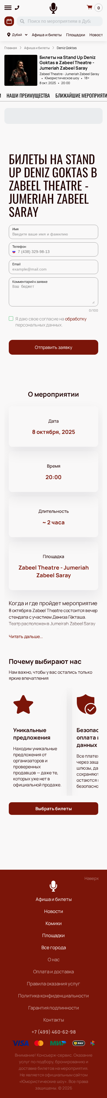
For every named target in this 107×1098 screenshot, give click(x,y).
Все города (53, 947)
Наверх (92, 878)
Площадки (75, 34)
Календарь (9, 21)
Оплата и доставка (53, 971)
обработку (75, 319)
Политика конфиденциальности (53, 995)
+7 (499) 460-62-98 (54, 1032)
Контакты (53, 1020)
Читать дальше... (26, 636)
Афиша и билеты (47, 34)
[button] (14, 251)
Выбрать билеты (53, 809)
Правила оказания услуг (53, 983)
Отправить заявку (53, 347)
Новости (53, 911)
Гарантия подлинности (53, 1008)
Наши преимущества (28, 95)
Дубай (17, 34)
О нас (54, 959)
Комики (54, 923)
